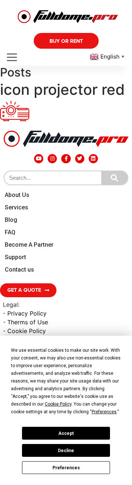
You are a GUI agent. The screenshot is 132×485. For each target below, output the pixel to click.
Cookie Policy (26, 331)
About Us (17, 194)
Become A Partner (29, 244)
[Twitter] (79, 158)
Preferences (66, 467)
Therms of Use (27, 322)
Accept (66, 433)
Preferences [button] (104, 411)
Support (15, 257)
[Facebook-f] (65, 158)
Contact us (19, 269)
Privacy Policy (27, 313)
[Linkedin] (93, 158)
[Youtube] (38, 158)
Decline (66, 450)
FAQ (10, 232)
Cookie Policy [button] (58, 404)
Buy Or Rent (66, 41)
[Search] (114, 177)
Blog (11, 219)
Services (16, 207)
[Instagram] (52, 158)
